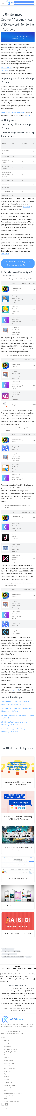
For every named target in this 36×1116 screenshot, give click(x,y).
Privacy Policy (7, 1066)
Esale (5, 1098)
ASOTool (29, 115)
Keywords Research (9, 1044)
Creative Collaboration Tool (11, 1101)
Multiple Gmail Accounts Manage (13, 1093)
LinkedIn (30, 968)
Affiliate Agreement (9, 1063)
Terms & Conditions (9, 1068)
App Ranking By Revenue (11, 1049)
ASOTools (4, 71)
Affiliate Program (8, 1060)
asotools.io (5, 254)
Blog (5, 1074)
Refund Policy (7, 1071)
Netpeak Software (9, 1088)
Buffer (24, 968)
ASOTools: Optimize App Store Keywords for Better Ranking (18, 263)
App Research (8, 1046)
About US (6, 1076)
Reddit (8, 968)
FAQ (5, 1054)
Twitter (3, 968)
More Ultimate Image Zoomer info (13, 112)
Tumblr (14, 968)
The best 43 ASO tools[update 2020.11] (18, 878)
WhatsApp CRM (8, 1082)
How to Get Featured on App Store (18, 906)
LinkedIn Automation (9, 1085)
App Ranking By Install (10, 1052)
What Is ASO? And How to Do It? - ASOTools (18, 933)
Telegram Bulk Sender (10, 1096)
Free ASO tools (6, 68)
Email (19, 968)
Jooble (5, 1090)
